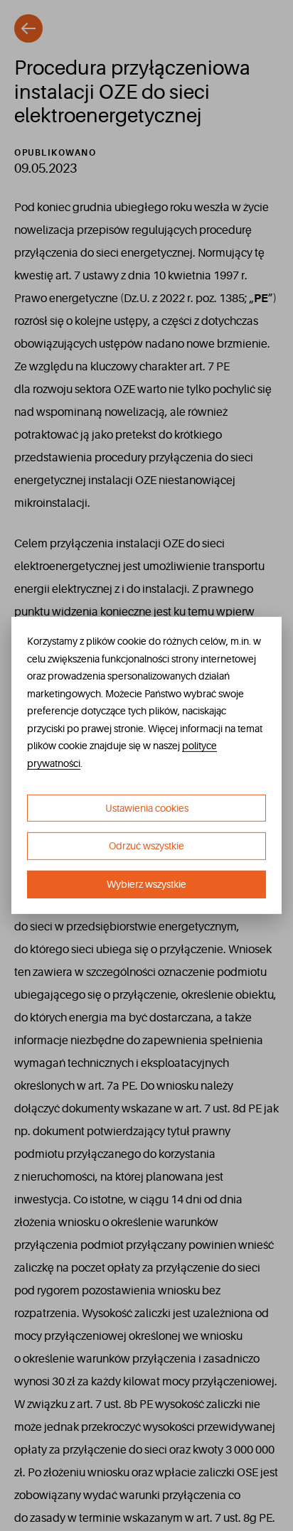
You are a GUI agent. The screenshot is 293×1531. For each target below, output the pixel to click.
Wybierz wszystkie (146, 884)
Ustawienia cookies (146, 807)
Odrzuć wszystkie (146, 846)
